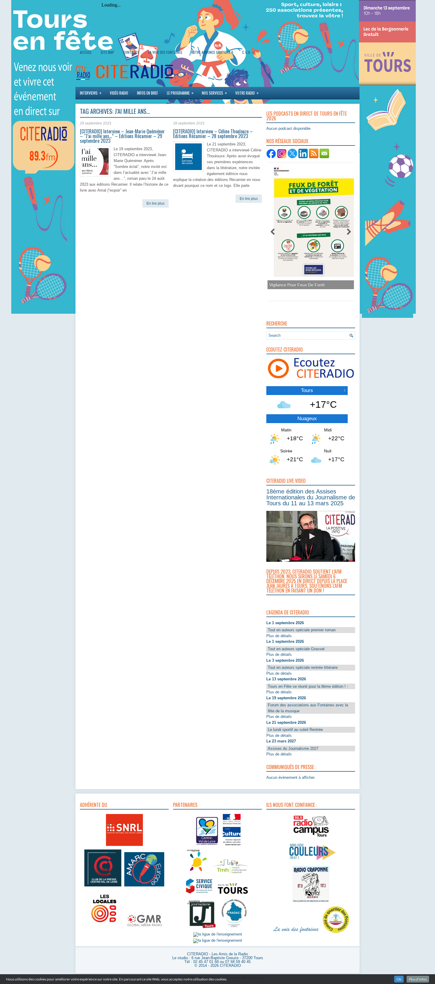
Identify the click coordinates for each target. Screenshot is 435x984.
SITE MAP (107, 52)
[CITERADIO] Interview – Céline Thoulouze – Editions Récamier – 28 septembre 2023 (213, 134)
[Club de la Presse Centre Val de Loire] (103, 886)
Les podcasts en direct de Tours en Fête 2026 (306, 116)
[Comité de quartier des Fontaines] (336, 933)
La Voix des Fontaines (165, 52)
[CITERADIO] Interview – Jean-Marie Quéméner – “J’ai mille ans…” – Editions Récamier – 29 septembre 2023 (122, 136)
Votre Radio (247, 93)
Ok (399, 979)
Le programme (180, 93)
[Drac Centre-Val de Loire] (207, 846)
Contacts (131, 52)
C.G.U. (248, 52)
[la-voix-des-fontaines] (296, 933)
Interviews (91, 93)
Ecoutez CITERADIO (284, 349)
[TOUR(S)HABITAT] (231, 874)
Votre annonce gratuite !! (212, 52)
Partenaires (185, 804)
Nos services (214, 93)
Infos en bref (147, 93)
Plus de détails (279, 636)
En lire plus (155, 203)
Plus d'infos (418, 979)
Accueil (86, 52)
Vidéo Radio (119, 93)
